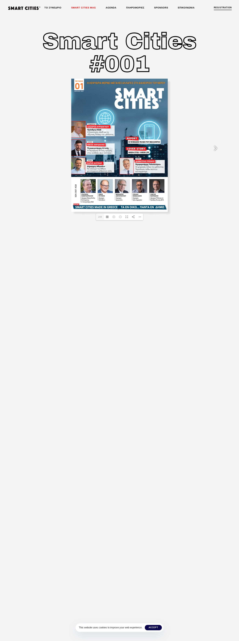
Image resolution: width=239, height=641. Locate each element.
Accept (153, 627)
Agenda (111, 7)
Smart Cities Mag (83, 7)
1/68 (100, 217)
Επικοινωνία (186, 7)
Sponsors (161, 7)
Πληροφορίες (135, 7)
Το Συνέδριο (52, 7)
